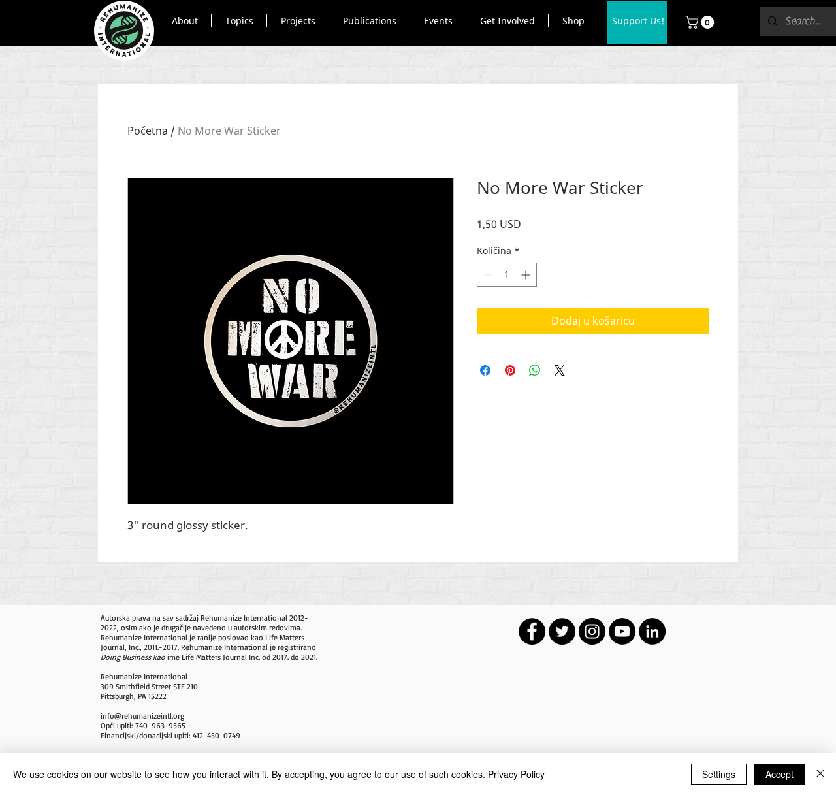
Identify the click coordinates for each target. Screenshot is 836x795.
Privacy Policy (516, 774)
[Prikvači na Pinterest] (510, 370)
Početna (147, 130)
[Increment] (527, 274)
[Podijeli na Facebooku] (485, 370)
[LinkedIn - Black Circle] (652, 631)
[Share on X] (560, 370)
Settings (718, 774)
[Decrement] (487, 274)
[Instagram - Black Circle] (592, 631)
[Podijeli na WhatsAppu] (535, 370)
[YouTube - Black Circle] (622, 631)
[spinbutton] (507, 274)
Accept (779, 774)
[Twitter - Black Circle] (562, 631)
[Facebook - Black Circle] (532, 631)
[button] (184, 20)
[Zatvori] (820, 774)
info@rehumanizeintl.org (142, 716)
